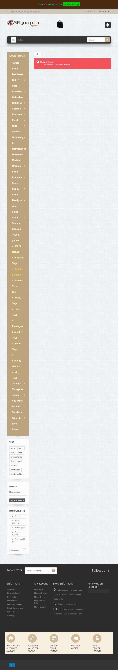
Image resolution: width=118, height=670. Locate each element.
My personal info (39, 601)
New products (13, 593)
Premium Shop (17, 180)
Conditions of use (15, 608)
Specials (11, 589)
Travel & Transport (17, 386)
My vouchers (40, 606)
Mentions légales (14, 604)
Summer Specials (16, 225)
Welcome (11, 611)
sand (21, 448)
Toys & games (16, 237)
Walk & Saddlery (17, 409)
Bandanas (17, 74)
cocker (14, 465)
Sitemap (11, 615)
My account (41, 583)
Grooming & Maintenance (19, 143)
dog (12, 461)
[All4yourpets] (23, 23)
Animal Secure (16, 533)
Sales (15, 211)
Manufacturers (17, 511)
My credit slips (40, 593)
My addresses (40, 596)
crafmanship (16, 456)
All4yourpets (19, 527)
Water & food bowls (16, 423)
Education (17, 114)
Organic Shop (16, 168)
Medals (16, 160)
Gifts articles (16, 128)
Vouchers (17, 400)
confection (15, 469)
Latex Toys (16, 311)
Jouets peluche (17, 271)
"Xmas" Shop (16, 65)
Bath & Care (16, 82)
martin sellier (17, 474)
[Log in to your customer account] (108, 25)
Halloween (17, 154)
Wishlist (14, 486)
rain (12, 452)
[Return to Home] (37, 54)
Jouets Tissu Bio (17, 286)
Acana (17, 516)
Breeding (17, 91)
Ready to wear (17, 203)
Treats (15, 395)
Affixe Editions (15, 522)
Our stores (12, 600)
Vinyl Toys (16, 374)
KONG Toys (16, 300)
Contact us (91, 11)
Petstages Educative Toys (17, 332)
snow (13, 448)
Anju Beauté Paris (18, 540)
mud (20, 461)
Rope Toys (16, 346)
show (20, 452)
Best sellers (12, 596)
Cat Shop (17, 103)
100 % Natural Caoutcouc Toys (18, 254)
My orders (38, 589)
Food (15, 120)
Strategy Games (16, 363)
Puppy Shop (15, 191)
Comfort (16, 108)
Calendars (17, 97)
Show (15, 217)
